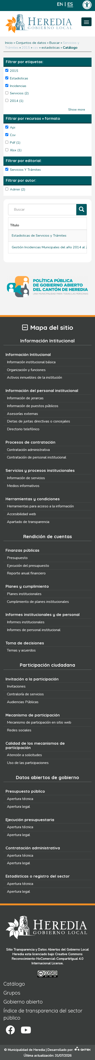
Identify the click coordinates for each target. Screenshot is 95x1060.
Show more (76, 109)
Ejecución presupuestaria (30, 819)
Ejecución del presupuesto (28, 565)
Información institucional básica (31, 362)
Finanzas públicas (22, 550)
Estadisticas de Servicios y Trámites (39, 235)
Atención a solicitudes (24, 755)
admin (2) (17, 189)
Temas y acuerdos (21, 650)
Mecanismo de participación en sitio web (39, 722)
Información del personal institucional (42, 390)
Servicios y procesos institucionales (40, 470)
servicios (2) (19, 93)
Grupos (11, 993)
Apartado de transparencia (28, 521)
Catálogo (14, 984)
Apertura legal (18, 806)
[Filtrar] (81, 209)
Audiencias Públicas (23, 702)
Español (70, 4)
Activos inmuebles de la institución (34, 377)
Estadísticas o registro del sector (38, 876)
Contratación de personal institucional (36, 457)
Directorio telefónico (23, 429)
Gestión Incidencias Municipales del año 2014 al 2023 (53, 247)
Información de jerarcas (25, 398)
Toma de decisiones (25, 642)
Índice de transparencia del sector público (42, 1014)
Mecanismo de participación (33, 715)
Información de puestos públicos (32, 405)
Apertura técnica (20, 798)
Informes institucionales (26, 622)
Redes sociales (19, 730)
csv (35, 47)
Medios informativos (23, 485)
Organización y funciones (26, 369)
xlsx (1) (16, 150)
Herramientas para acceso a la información (40, 506)
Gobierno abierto (23, 1001)
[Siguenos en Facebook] (10, 1030)
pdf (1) (15, 142)
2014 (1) (17, 100)
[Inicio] (45, 23)
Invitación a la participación (32, 679)
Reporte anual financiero (26, 573)
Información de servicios (26, 478)
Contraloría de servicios (25, 694)
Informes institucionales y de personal (43, 614)
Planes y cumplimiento (27, 586)
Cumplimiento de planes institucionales (38, 601)
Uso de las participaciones (28, 762)
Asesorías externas (22, 413)
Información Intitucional (28, 354)
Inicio (9, 42)
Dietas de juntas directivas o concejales (38, 421)
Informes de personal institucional (33, 629)
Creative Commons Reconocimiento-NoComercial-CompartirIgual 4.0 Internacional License (47, 958)
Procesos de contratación (30, 442)
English (60, 4)
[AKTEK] (82, 1050)
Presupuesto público (25, 791)
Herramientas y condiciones (33, 498)
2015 (26, 47)
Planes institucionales (24, 593)
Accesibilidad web (21, 514)
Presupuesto (17, 557)
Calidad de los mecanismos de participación (35, 745)
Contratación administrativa (28, 449)
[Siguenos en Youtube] (25, 1030)
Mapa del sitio (51, 327)
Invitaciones (16, 686)
